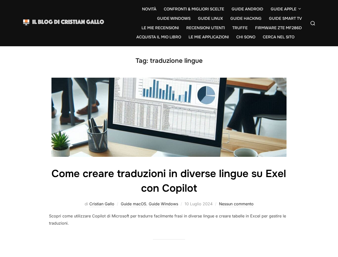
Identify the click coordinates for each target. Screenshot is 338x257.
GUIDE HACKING (246, 18)
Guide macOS (133, 203)
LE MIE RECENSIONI (160, 27)
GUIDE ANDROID (247, 9)
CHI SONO (245, 37)
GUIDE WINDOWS (174, 18)
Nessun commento (236, 203)
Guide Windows (163, 203)
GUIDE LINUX (210, 18)
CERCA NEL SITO (278, 37)
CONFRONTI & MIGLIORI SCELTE (194, 9)
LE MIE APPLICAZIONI (209, 37)
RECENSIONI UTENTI (205, 27)
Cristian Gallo (101, 203)
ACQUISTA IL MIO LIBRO (158, 37)
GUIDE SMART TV (285, 18)
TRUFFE (240, 27)
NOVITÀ (149, 9)
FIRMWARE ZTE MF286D (278, 27)
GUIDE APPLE (283, 9)
